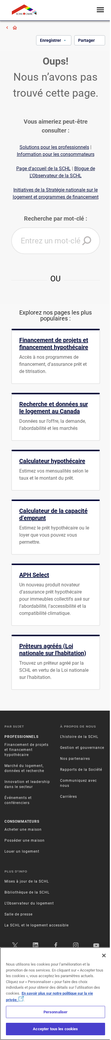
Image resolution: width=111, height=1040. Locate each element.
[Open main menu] (100, 10)
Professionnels (21, 737)
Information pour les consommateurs (55, 154)
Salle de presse (18, 914)
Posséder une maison (24, 840)
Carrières (68, 797)
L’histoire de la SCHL (79, 737)
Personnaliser (56, 1012)
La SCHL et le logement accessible (36, 925)
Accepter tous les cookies (55, 1029)
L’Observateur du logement (29, 903)
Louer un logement (21, 851)
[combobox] (55, 240)
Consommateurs (21, 821)
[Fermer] (103, 955)
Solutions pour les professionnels (54, 147)
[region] (55, 993)
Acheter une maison (23, 829)
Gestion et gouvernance (82, 748)
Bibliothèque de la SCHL (26, 892)
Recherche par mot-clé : (55, 218)
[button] (87, 241)
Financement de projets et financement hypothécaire (26, 750)
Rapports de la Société (81, 770)
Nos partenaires (75, 759)
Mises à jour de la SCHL (26, 881)
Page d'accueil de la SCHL (43, 168)
